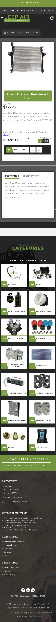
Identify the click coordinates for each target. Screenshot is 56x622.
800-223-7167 (27, 10)
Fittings (12, 447)
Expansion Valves (43, 420)
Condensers (41, 366)
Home (5, 33)
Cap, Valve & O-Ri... (43, 339)
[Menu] (2, 18)
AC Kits (39, 284)
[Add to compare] (39, 150)
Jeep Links (8, 548)
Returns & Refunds (11, 568)
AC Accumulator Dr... (17, 311)
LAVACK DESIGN (39, 616)
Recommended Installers (14, 542)
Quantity (10, 140)
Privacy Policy (9, 574)
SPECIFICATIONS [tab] (31, 176)
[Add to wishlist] (33, 150)
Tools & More (42, 447)
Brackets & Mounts (17, 339)
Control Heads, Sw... (17, 393)
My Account (46, 10)
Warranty (7, 571)
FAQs (6, 555)
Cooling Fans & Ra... (44, 393)
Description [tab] (12, 176)
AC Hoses (12, 284)
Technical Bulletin (11, 545)
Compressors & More (17, 366)
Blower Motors (43, 311)
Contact (7, 552)
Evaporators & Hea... (17, 420)
